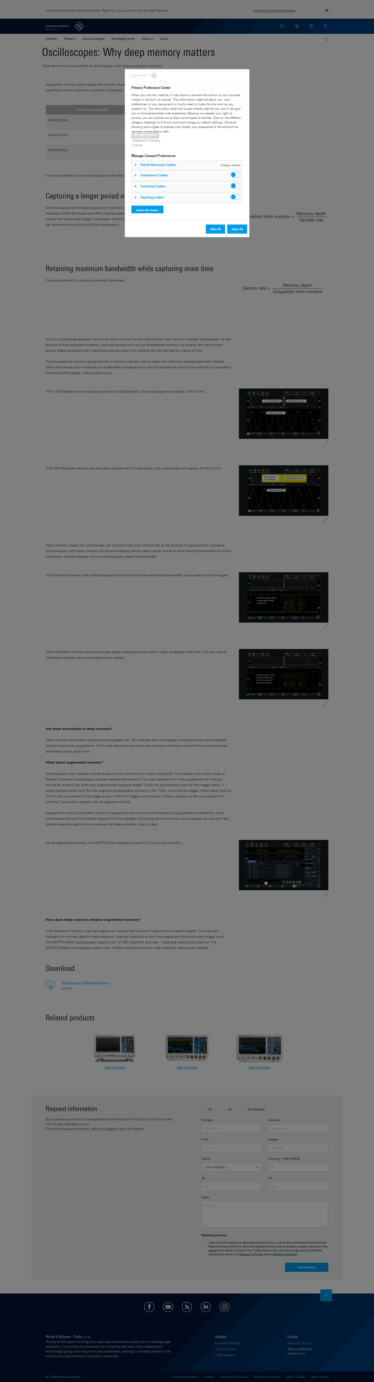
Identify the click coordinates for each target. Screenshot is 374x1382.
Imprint (137, 145)
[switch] (235, 174)
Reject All (237, 229)
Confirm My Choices (147, 210)
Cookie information (145, 136)
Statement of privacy (146, 140)
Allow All (215, 229)
